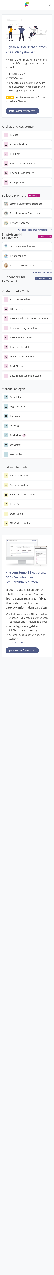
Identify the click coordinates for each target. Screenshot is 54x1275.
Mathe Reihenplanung (22, 246)
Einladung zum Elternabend (25, 213)
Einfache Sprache (20, 223)
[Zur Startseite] (27, 5)
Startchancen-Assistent (23, 265)
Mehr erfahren (17, 642)
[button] (50, 5)
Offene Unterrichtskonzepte (26, 204)
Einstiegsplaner (18, 256)
